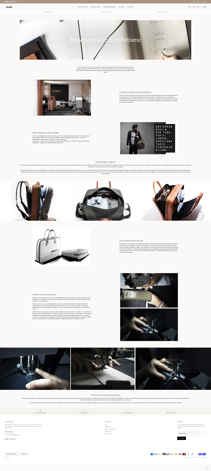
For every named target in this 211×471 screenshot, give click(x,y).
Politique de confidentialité (201, 457)
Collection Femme (95, 6)
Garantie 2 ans (108, 431)
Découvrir (121, 6)
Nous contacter (108, 433)
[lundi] (9, 7)
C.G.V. (193, 457)
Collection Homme (83, 6)
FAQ (106, 424)
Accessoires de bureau (110, 6)
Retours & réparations (110, 429)
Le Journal (130, 6)
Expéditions (107, 427)
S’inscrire (181, 438)
